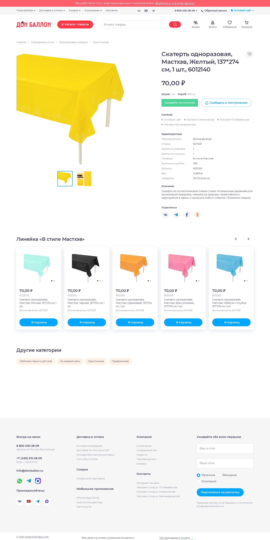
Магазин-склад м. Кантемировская (158, 496)
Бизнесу (142, 463)
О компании (144, 445)
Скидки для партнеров (90, 478)
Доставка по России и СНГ (93, 450)
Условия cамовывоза (89, 445)
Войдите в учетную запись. (175, 3)
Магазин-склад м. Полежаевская (157, 487)
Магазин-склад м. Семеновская (156, 491)
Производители (146, 459)
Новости (142, 454)
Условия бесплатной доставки (95, 454)
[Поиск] (175, 24)
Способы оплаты (86, 459)
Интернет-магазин (148, 483)
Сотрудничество (147, 450)
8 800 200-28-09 (185, 10)
